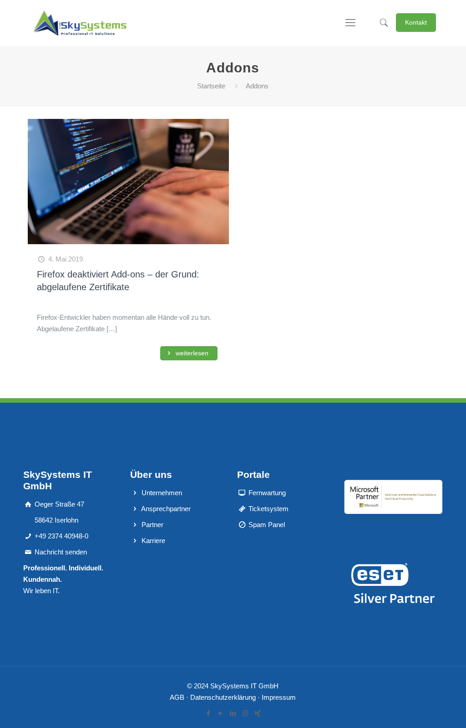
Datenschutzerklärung (223, 697)
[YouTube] (220, 713)
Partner (152, 524)
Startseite (211, 86)
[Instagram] (245, 713)
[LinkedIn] (233, 713)
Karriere (153, 540)
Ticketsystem (268, 509)
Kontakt (416, 22)
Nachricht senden (61, 552)
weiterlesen (191, 353)
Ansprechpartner (166, 509)
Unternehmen (162, 493)
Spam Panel (266, 524)
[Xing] (257, 713)
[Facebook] (208, 713)
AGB (177, 697)
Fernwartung (267, 493)
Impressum (279, 697)
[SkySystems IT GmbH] (79, 23)
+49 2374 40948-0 (61, 536)
